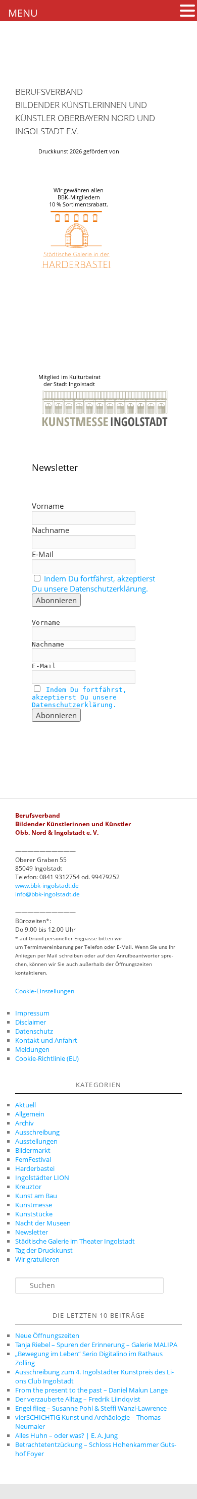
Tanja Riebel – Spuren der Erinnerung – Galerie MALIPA (96, 1344)
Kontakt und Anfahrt (46, 1040)
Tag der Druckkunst (44, 1250)
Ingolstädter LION (42, 1177)
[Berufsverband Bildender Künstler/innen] (32, 68)
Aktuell (25, 1104)
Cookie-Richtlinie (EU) (47, 1058)
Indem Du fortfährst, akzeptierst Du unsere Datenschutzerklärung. (93, 583)
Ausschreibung (37, 1132)
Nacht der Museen (43, 1222)
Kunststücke (34, 1213)
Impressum (32, 1013)
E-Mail (43, 554)
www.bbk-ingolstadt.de (47, 885)
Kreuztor (28, 1186)
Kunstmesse (33, 1204)
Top (185, 1485)
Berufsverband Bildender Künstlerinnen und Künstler (81, 105)
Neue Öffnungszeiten (47, 1335)
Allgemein (29, 1113)
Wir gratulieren (37, 1259)
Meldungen (32, 1049)
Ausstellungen (36, 1141)
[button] (187, 11)
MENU (23, 13)
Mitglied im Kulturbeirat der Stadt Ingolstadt (69, 380)
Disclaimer (30, 1022)
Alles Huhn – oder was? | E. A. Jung (66, 1435)
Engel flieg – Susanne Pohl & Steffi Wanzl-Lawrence (91, 1408)
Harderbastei (35, 1168)
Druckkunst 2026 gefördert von (78, 151)
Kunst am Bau (36, 1195)
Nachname (50, 530)
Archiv (24, 1123)
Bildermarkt (33, 1150)
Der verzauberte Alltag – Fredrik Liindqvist (77, 1399)
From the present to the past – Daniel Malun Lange (91, 1390)
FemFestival (33, 1159)
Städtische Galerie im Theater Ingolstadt (75, 1241)
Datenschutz (34, 1031)
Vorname (48, 506)
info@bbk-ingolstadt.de (47, 894)
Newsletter (31, 1232)
